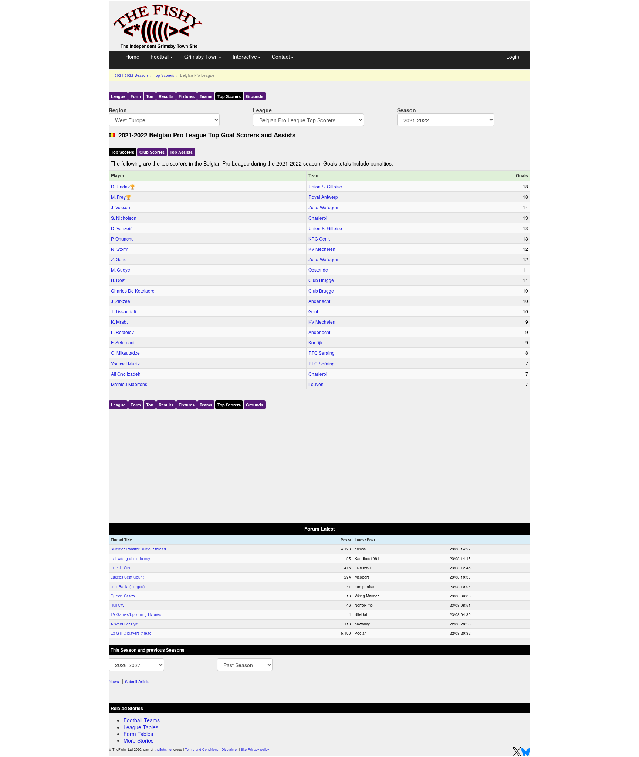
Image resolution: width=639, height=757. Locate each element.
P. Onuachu (122, 238)
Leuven (316, 384)
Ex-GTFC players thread (131, 633)
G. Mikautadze (125, 352)
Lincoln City (120, 567)
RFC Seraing (321, 352)
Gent (313, 311)
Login (512, 56)
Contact (281, 56)
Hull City (117, 605)
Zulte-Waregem (323, 207)
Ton (149, 96)
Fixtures (187, 96)
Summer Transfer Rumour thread (138, 549)
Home (132, 56)
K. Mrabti (120, 321)
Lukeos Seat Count (127, 577)
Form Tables (138, 733)
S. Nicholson (123, 218)
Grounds (254, 96)
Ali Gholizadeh (126, 374)
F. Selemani (123, 342)
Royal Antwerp (323, 197)
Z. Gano (119, 259)
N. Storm (119, 249)
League (118, 96)
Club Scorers (152, 152)
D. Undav (120, 186)
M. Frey (118, 197)
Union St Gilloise (325, 186)
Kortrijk (315, 342)
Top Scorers (164, 75)
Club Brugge (321, 280)
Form (136, 96)
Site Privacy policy (255, 749)
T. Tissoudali (123, 311)
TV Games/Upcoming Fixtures (136, 614)
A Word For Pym (124, 624)
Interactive (245, 56)
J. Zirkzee (120, 301)
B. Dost (118, 280)
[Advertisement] (373, 17)
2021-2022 (131, 75)
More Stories (138, 740)
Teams (206, 96)
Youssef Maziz (125, 363)
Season (406, 109)
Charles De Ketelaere (133, 290)
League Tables (141, 727)
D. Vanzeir (121, 228)
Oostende (318, 269)
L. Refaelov (122, 332)
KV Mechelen (321, 249)
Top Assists (181, 152)
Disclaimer (230, 749)
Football (160, 56)
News (114, 681)
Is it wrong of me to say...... (133, 558)
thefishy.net (163, 749)
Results (166, 96)
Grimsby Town (201, 56)
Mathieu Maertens (129, 384)
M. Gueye (120, 269)
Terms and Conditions (202, 749)
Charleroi (317, 218)
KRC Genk (319, 238)
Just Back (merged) (128, 586)
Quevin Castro (123, 596)
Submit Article (137, 681)
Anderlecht (319, 301)
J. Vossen (120, 207)
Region (118, 109)
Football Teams (142, 720)
